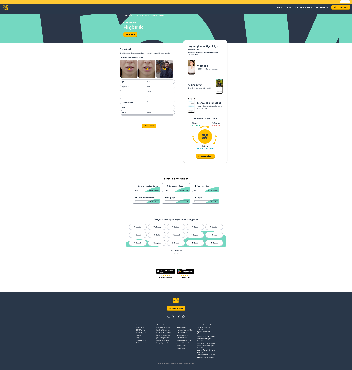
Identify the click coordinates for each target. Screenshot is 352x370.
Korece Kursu (181, 345)
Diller (280, 7)
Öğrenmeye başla (205, 156)
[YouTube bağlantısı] (178, 316)
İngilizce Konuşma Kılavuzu (206, 336)
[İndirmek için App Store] (165, 271)
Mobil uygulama (141, 333)
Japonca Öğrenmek (162, 338)
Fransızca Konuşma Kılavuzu (203, 328)
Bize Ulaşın (140, 327)
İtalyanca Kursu (182, 338)
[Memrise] (5, 7)
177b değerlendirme (165, 277)
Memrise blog (322, 7)
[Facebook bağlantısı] (168, 316)
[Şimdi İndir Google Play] (185, 271)
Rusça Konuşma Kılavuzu (205, 357)
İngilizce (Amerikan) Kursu (185, 330)
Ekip (137, 338)
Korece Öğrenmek (162, 340)
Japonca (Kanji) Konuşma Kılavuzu (205, 347)
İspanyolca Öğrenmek (163, 333)
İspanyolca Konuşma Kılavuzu (204, 340)
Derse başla (130, 34)
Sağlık (153, 15)
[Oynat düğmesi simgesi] (129, 69)
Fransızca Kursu (182, 327)
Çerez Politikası (189, 363)
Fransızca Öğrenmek (163, 327)
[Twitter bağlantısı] (173, 316)
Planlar (138, 335)
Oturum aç (345, 2)
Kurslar (288, 7)
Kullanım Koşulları (163, 363)
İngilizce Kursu (182, 333)
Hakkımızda (140, 325)
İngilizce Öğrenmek (162, 330)
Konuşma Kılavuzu (304, 7)
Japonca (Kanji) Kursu (184, 340)
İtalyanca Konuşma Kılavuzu (206, 343)
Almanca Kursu (182, 325)
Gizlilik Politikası (176, 363)
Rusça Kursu (144, 15)
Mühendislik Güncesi (143, 343)
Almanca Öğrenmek (163, 325)
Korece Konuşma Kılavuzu (206, 355)
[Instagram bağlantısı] (183, 316)
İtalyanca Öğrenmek (163, 335)
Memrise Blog (141, 340)
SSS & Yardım (140, 330)
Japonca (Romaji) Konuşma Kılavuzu (206, 351)
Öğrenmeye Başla (341, 7)
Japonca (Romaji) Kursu (184, 343)
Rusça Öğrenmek (131, 15)
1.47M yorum (185, 277)
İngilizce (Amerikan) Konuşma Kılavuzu (203, 333)
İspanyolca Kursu (182, 335)
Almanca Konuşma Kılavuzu (206, 325)
